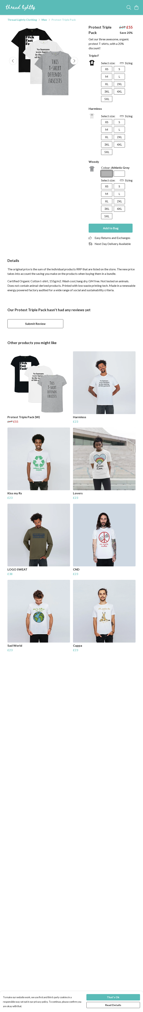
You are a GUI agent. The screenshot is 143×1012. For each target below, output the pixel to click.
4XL (119, 91)
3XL (106, 91)
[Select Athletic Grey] (106, 174)
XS (106, 69)
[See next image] (74, 61)
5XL (106, 99)
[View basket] (136, 7)
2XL (119, 84)
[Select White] (119, 174)
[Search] (129, 7)
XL (106, 84)
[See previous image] (13, 61)
